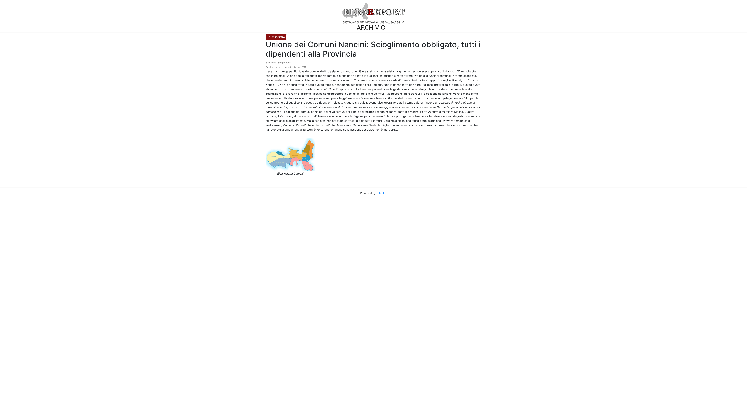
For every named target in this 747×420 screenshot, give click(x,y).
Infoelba (382, 193)
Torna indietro (276, 36)
